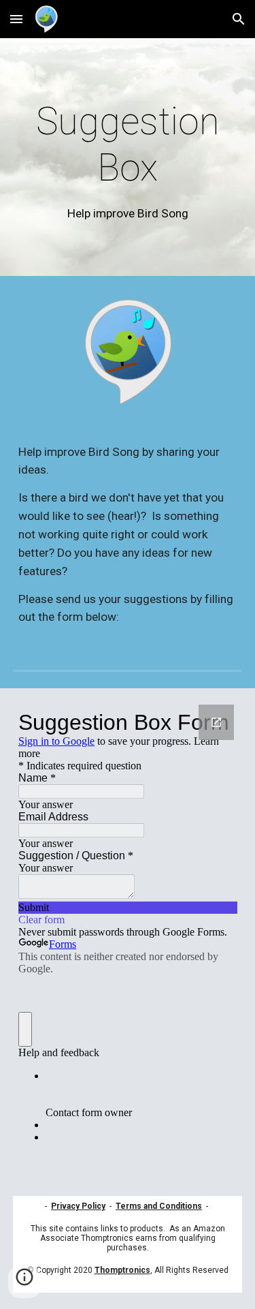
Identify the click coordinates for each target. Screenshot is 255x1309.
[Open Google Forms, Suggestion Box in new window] (216, 722)
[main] (128, 160)
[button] (16, 18)
